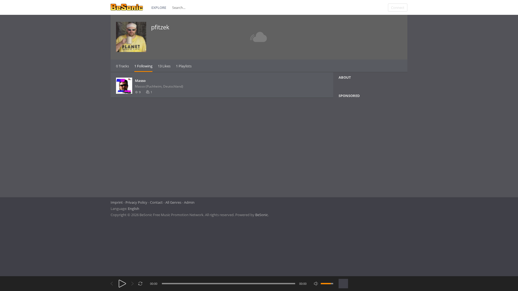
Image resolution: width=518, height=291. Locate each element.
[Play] (122, 283)
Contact (156, 202)
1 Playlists (184, 66)
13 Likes (164, 66)
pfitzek (160, 27)
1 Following (143, 66)
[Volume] (327, 283)
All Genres (173, 202)
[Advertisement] (365, 145)
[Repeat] (140, 283)
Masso (140, 80)
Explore (158, 7)
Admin (189, 202)
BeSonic (261, 214)
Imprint (117, 202)
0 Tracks (122, 66)
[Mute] (316, 283)
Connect (397, 7)
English (133, 208)
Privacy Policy (136, 202)
